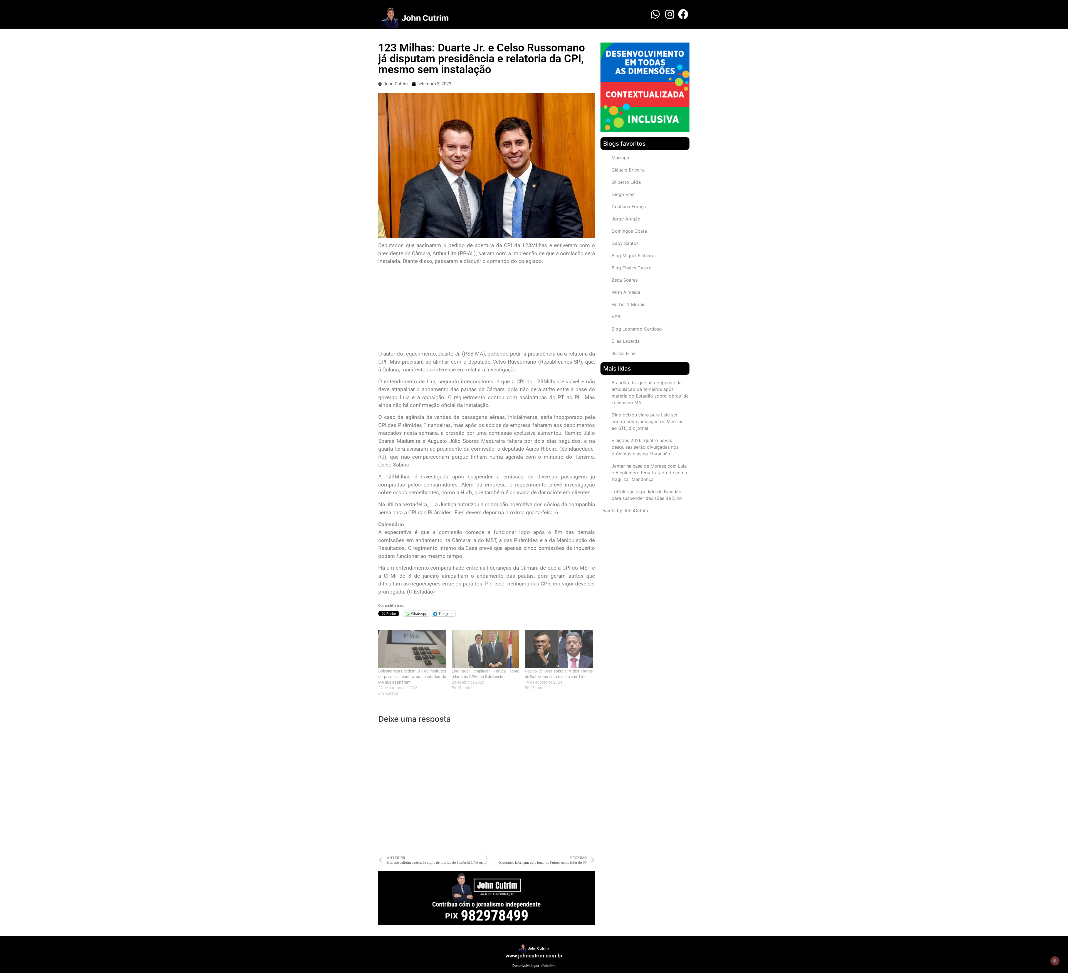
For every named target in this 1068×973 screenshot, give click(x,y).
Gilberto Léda (626, 182)
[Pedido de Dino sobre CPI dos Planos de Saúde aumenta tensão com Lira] (559, 649)
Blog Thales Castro (632, 267)
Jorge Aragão (626, 219)
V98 (616, 316)
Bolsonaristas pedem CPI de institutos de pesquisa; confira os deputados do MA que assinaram (412, 676)
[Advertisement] (486, 308)
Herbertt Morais (628, 304)
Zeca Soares (625, 280)
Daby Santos (625, 243)
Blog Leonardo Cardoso (637, 329)
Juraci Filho (624, 353)
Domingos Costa (629, 231)
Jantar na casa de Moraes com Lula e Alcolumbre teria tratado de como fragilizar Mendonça (649, 472)
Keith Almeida (626, 292)
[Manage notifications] (1054, 960)
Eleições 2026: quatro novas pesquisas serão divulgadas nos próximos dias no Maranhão (645, 447)
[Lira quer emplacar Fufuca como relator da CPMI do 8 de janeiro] (486, 649)
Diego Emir (623, 194)
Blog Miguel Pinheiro (633, 255)
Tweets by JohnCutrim (624, 510)
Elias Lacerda (626, 341)
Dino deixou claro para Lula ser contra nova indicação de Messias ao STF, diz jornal (647, 421)
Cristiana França (629, 206)
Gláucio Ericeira (628, 170)
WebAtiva (548, 966)
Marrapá (620, 157)
